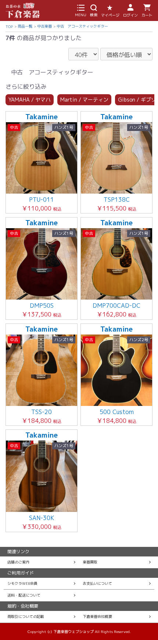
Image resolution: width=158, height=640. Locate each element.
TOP (9, 26)
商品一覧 (25, 26)
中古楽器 (44, 26)
